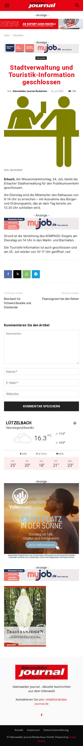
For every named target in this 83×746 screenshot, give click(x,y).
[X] (17, 274)
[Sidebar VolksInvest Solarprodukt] (41, 557)
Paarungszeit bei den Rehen (60, 299)
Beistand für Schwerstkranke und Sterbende (17, 303)
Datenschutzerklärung (56, 730)
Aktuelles (18, 35)
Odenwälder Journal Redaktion (30, 91)
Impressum (33, 730)
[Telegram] (36, 274)
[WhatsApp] (27, 274)
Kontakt (19, 730)
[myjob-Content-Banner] (41, 224)
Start (6, 35)
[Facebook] (8, 274)
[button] (6, 5)
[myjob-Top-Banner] (41, 48)
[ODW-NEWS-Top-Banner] (41, 24)
